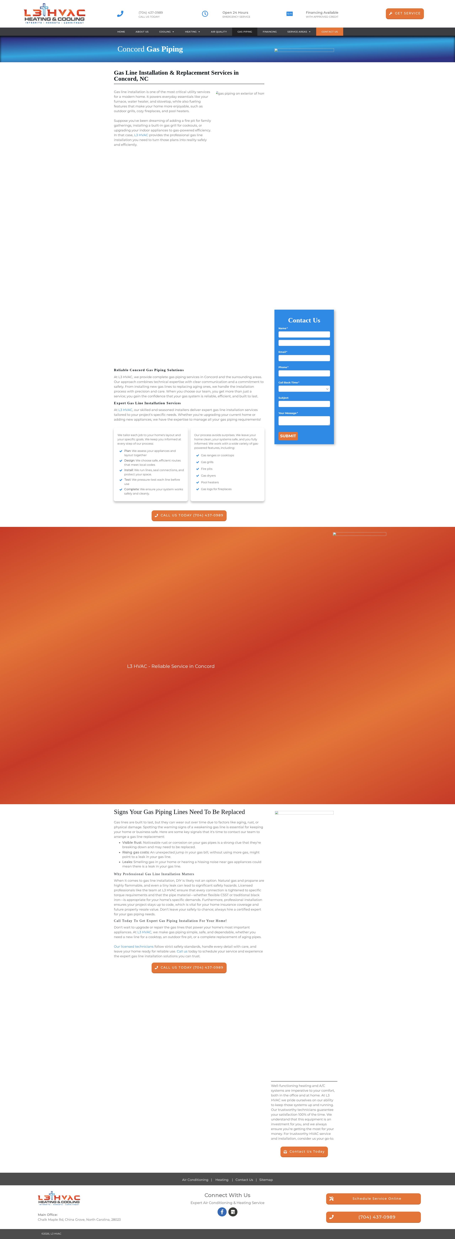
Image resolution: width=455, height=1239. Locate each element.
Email (289, 352)
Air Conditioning (195, 1180)
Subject (283, 397)
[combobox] (304, 389)
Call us (182, 951)
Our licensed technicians (134, 947)
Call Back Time (295, 382)
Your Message (294, 413)
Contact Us (244, 1180)
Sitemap (266, 1180)
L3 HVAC (141, 135)
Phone (289, 367)
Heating (221, 1180)
